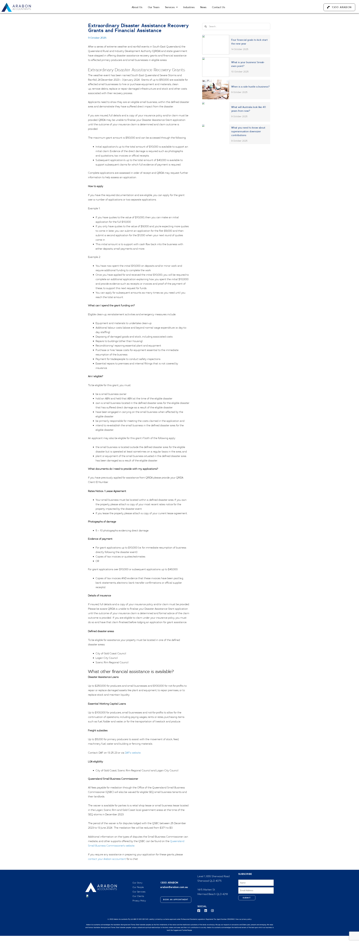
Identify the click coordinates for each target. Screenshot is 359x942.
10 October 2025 (240, 71)
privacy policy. (247, 919)
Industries (189, 7)
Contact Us (218, 7)
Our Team (153, 7)
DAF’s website (132, 752)
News (203, 7)
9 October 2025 (97, 37)
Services (170, 7)
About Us (137, 7)
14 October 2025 (239, 49)
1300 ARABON (169, 882)
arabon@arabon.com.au (174, 887)
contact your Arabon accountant (107, 858)
